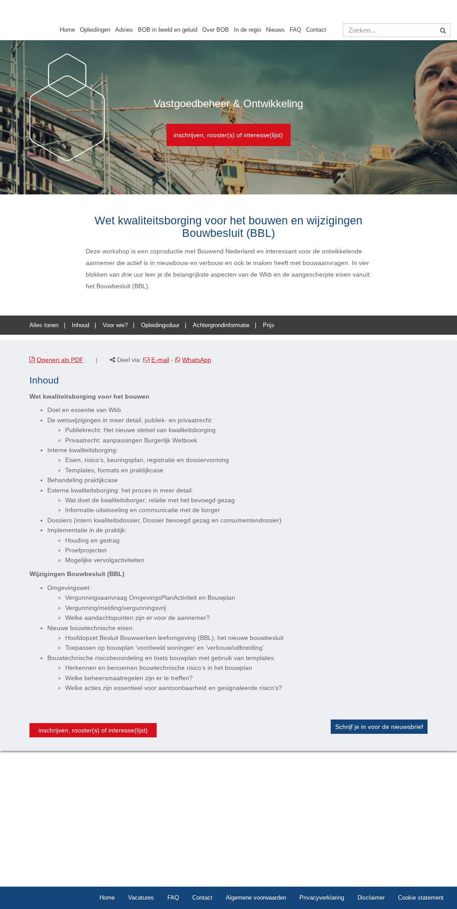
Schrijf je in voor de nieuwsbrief (379, 726)
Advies (124, 30)
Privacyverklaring (321, 897)
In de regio (247, 30)
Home (67, 30)
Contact (316, 30)
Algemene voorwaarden (256, 897)
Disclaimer (371, 897)
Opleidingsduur (160, 325)
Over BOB (215, 30)
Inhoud (80, 325)
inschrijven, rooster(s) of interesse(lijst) (228, 135)
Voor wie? (115, 325)
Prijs (268, 325)
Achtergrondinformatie (221, 325)
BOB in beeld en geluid (167, 30)
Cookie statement (421, 897)
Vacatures (141, 897)
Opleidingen (95, 30)
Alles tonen (43, 325)
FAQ (295, 30)
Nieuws (275, 30)
